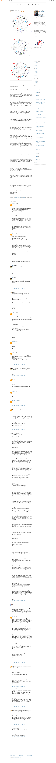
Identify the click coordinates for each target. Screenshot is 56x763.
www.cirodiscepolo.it (13, 195)
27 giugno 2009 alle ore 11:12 (18, 706)
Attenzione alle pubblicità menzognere (40, 139)
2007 (36, 162)
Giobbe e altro (38, 110)
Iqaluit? (37, 118)
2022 (36, 68)
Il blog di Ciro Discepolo (28, 5)
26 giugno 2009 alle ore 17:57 (18, 288)
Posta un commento (13, 739)
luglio (37, 95)
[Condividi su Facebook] (30, 197)
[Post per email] (26, 197)
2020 (36, 71)
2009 (36, 86)
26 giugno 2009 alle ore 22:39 (18, 600)
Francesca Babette (15, 400)
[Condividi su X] (29, 197)
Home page (21, 755)
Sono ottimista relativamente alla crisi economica (41, 147)
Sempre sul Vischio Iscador (40, 131)
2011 (36, 84)
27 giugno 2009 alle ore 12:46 (18, 724)
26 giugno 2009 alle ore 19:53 (18, 375)
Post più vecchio (29, 755)
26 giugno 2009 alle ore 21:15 (18, 397)
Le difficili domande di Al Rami (40, 143)
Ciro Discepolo (42, 11)
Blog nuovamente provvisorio (40, 112)
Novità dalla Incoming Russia (40, 99)
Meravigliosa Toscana (39, 130)
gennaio (37, 159)
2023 (36, 66)
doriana (13, 290)
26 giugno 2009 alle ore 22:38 (18, 535)
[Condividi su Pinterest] (31, 197)
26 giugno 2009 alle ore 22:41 (18, 614)
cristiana (13, 341)
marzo (37, 156)
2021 (36, 69)
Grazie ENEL (38, 149)
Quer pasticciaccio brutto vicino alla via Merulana (40, 104)
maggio (37, 153)
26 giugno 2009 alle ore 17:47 (18, 275)
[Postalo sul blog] (28, 197)
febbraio (37, 157)
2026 (36, 62)
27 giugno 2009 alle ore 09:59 (18, 662)
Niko (13, 265)
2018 (36, 74)
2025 (36, 64)
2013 (36, 81)
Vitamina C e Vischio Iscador (40, 133)
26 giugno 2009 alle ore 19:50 (18, 350)
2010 (36, 85)
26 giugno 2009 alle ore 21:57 (18, 444)
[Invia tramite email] (27, 197)
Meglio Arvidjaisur (38, 100)
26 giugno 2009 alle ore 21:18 (18, 405)
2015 (36, 78)
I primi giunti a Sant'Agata (40, 115)
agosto (37, 93)
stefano (13, 408)
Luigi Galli (14, 431)
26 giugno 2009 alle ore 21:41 (18, 429)
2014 (36, 79)
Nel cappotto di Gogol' (39, 97)
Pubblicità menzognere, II (39, 137)
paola (13, 616)
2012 (36, 82)
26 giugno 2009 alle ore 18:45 (18, 322)
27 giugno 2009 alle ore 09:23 (18, 641)
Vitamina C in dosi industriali (40, 134)
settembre (37, 92)
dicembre (37, 88)
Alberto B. (13, 203)
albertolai (13, 603)
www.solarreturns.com (13, 194)
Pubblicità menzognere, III (40, 136)
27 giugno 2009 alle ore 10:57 (18, 686)
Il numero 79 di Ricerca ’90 (40, 125)
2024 (36, 65)
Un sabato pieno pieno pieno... (40, 102)
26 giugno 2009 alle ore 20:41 (18, 389)
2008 (36, 161)
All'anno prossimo (38, 114)
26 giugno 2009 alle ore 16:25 (18, 231)
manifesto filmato (40, 15)
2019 (36, 72)
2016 (36, 76)
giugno (37, 96)
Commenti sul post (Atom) (17, 757)
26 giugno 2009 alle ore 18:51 (18, 338)
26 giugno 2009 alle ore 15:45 (18, 213)
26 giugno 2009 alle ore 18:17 (18, 309)
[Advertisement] (18, 747)
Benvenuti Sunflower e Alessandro (41, 117)
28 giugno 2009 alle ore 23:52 (18, 736)
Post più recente (12, 755)
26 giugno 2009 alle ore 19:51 (18, 364)
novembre (37, 89)
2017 (36, 75)
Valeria (13, 233)
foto (40, 13)
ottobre (37, 91)
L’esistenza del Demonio (39, 106)
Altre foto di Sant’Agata (39, 111)
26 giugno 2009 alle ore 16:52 (18, 262)
